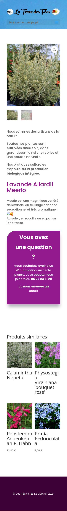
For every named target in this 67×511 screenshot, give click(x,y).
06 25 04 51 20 (41, 279)
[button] (54, 49)
